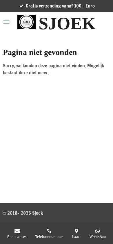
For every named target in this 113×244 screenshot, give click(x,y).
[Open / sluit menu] (6, 22)
